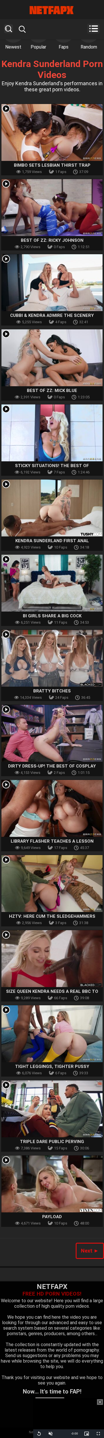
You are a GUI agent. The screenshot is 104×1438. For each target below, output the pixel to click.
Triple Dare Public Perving (52, 1141)
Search (8, 28)
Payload (52, 1216)
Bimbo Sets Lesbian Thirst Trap (52, 165)
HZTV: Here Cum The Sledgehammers (52, 916)
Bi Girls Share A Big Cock (52, 615)
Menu (93, 28)
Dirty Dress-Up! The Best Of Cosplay (52, 766)
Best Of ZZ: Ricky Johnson (52, 240)
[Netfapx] (52, 10)
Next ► (90, 1251)
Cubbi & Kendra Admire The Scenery (52, 315)
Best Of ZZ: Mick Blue (52, 390)
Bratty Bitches (52, 691)
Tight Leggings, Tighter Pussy (52, 1066)
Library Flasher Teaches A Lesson (52, 841)
